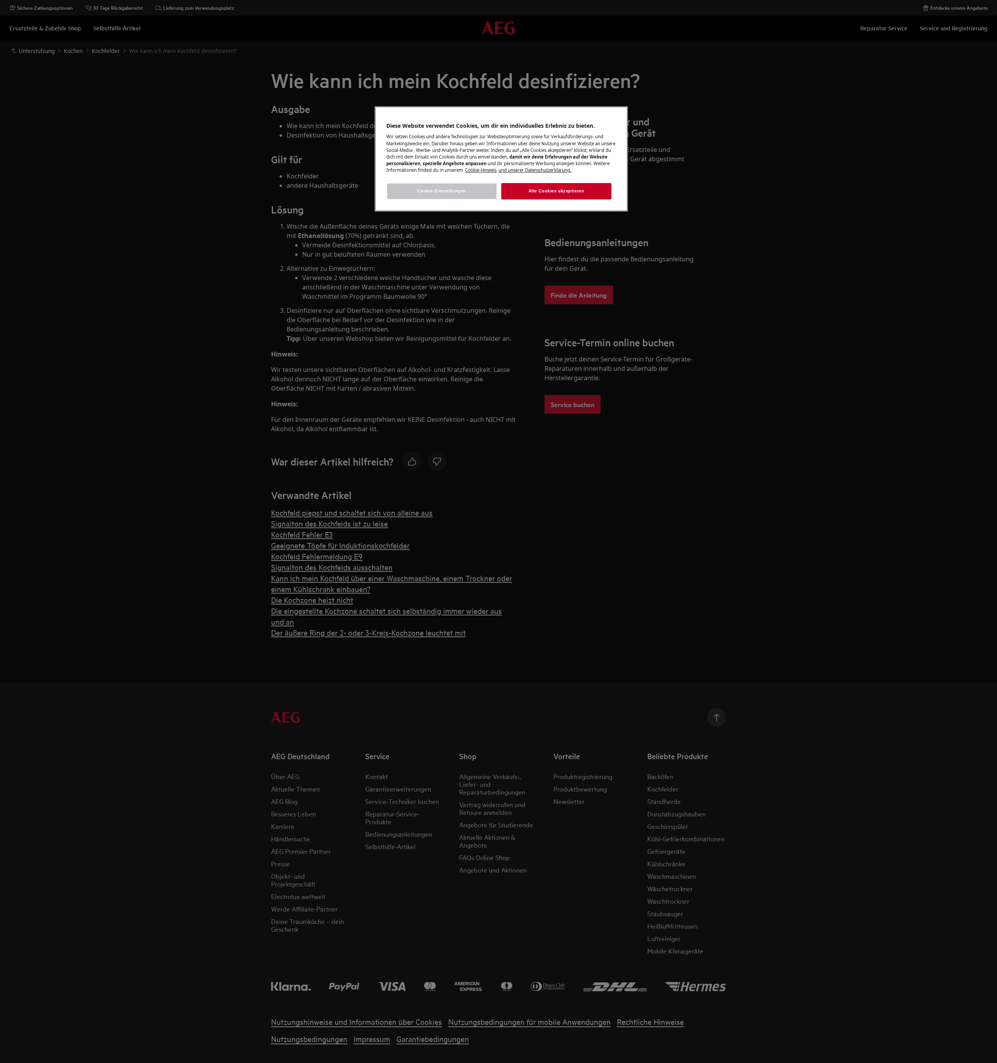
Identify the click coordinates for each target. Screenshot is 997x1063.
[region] (501, 159)
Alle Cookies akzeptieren (556, 191)
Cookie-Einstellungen (441, 191)
